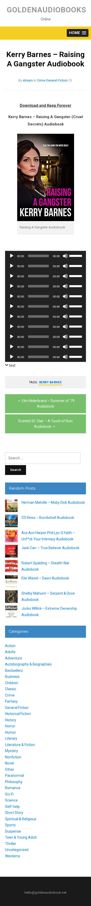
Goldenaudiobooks (46, 9)
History (10, 720)
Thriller (10, 844)
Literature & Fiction (20, 745)
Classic (10, 689)
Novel (9, 763)
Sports (10, 825)
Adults (10, 652)
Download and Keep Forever (45, 105)
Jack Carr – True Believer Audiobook (50, 548)
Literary (11, 738)
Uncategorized (17, 850)
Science (11, 800)
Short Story (14, 813)
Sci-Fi (9, 794)
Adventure (13, 658)
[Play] (11, 255)
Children (11, 683)
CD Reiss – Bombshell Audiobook (47, 518)
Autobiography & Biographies (28, 664)
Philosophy (13, 782)
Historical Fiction (18, 714)
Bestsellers (14, 671)
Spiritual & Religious (20, 819)
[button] (77, 33)
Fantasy (11, 701)
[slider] (76, 255)
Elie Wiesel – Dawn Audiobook (45, 578)
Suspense (13, 831)
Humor (10, 732)
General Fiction (57, 80)
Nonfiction (13, 757)
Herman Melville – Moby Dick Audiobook (53, 502)
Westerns (12, 856)
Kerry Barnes (50, 382)
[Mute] (65, 255)
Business (12, 677)
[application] (45, 256)
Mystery (11, 751)
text (12, 365)
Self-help (12, 807)
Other (9, 769)
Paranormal (14, 776)
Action (10, 646)
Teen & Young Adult (21, 837)
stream (28, 80)
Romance (12, 788)
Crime (41, 80)
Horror (10, 726)
